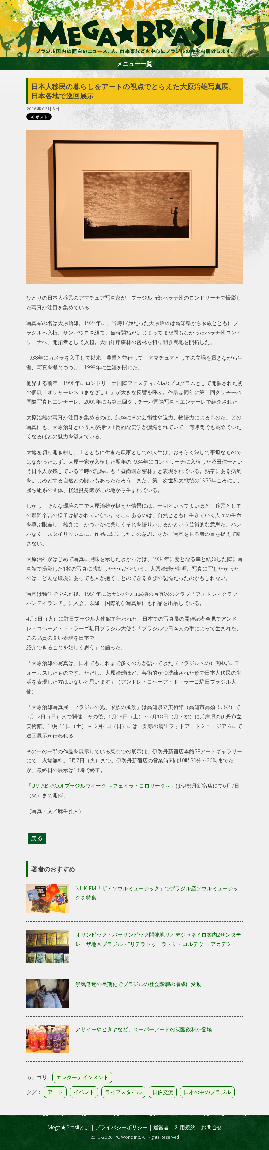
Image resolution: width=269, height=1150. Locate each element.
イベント (83, 1092)
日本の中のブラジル (207, 1092)
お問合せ (211, 1127)
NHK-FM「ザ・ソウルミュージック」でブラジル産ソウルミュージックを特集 (156, 893)
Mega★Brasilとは (68, 1127)
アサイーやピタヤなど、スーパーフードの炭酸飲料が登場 (143, 1029)
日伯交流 (162, 1092)
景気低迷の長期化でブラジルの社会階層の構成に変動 (138, 984)
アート (55, 1092)
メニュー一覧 (134, 64)
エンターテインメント (82, 1077)
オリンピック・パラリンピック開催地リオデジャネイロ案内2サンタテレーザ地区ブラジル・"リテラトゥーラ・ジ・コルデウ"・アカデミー (158, 939)
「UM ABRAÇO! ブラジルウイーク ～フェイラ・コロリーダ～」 (101, 785)
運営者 (161, 1127)
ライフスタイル (123, 1092)
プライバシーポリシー (121, 1127)
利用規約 (185, 1127)
